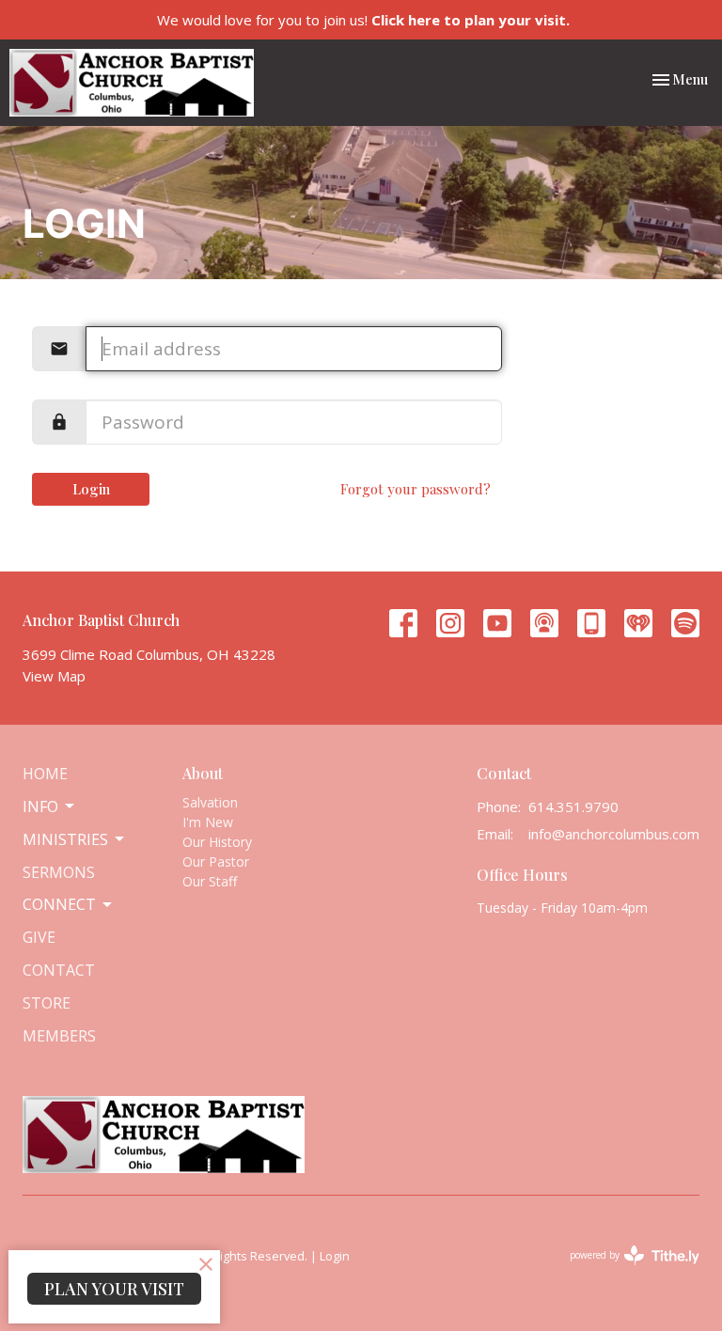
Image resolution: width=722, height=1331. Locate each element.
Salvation (210, 802)
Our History (217, 842)
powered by (625, 1270)
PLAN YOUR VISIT (114, 1288)
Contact (59, 970)
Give (39, 937)
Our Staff (209, 881)
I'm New (207, 822)
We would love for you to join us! (363, 19)
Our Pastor (215, 861)
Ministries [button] (65, 839)
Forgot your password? (415, 488)
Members (59, 1036)
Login (91, 488)
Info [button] (40, 806)
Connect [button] (59, 904)
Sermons (59, 872)
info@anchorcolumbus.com (613, 833)
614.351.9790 (573, 806)
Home (45, 773)
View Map (54, 675)
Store (47, 1003)
